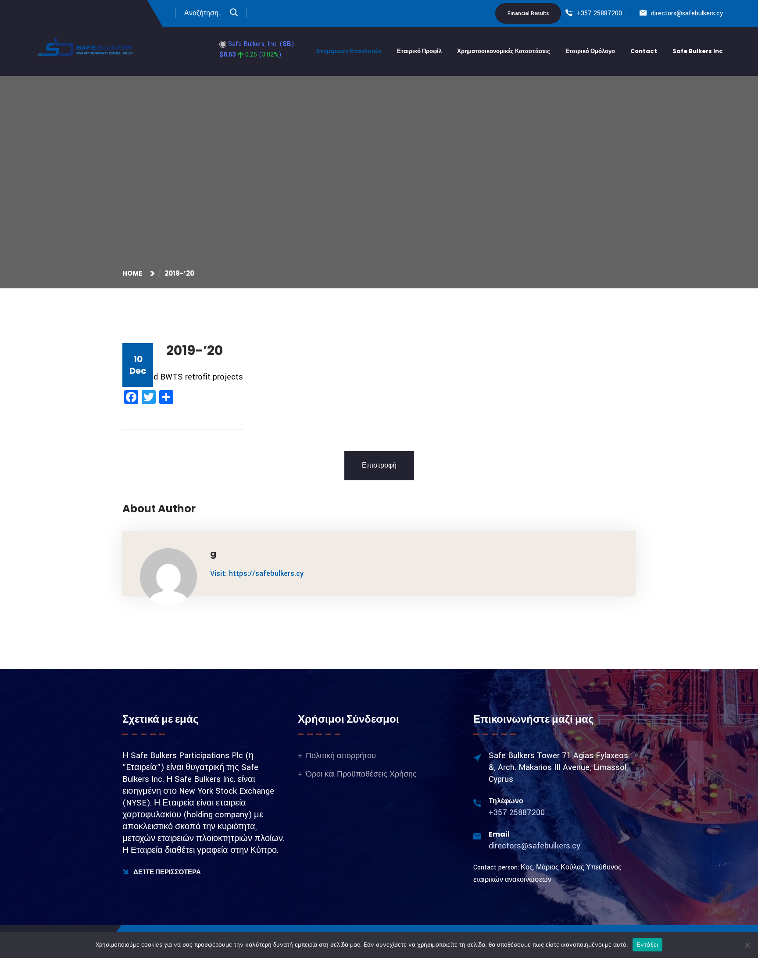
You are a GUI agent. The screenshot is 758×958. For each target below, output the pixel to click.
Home (133, 273)
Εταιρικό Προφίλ (419, 51)
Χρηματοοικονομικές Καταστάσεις (503, 51)
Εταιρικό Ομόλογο (590, 51)
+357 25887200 (599, 13)
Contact (643, 51)
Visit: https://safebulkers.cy (257, 573)
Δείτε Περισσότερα (166, 871)
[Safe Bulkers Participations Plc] (85, 46)
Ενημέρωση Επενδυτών (349, 51)
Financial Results (528, 13)
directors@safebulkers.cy (687, 13)
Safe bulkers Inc (697, 51)
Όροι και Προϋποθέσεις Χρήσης (361, 774)
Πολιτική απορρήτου (341, 756)
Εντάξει (647, 944)
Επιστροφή (379, 465)
